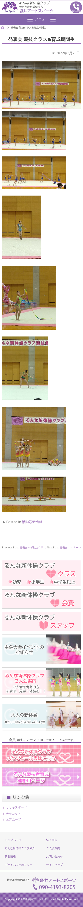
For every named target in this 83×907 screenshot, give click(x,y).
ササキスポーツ (16, 807)
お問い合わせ (54, 856)
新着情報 (10, 856)
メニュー (41, 19)
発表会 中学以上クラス (33, 547)
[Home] (2, 28)
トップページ (13, 840)
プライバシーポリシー (18, 865)
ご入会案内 (53, 848)
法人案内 (51, 840)
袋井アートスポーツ (39, 899)
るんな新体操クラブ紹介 (20, 848)
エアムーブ (13, 819)
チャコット (13, 813)
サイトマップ (54, 865)
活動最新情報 (32, 522)
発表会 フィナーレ (70, 547)
